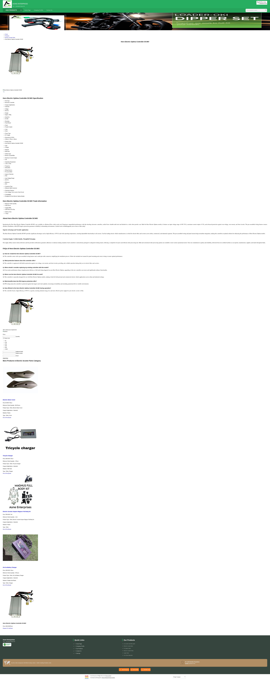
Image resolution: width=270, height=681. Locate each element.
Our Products (11, 10)
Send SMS (135, 669)
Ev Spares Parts (127, 648)
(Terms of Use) (108, 675)
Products (7, 35)
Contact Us (49, 10)
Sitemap (78, 653)
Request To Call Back (8, 628)
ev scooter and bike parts (129, 643)
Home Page (27, 10)
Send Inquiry (125, 669)
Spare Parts (126, 653)
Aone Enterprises (20, 5)
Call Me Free (146, 669)
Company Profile (38, 10)
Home (6, 34)
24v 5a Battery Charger (10, 567)
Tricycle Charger (8, 455)
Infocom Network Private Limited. (108, 677)
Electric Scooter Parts (10, 37)
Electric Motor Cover (9, 400)
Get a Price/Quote (7, 417)
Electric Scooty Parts (128, 646)
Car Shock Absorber (128, 655)
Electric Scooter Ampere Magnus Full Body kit (17, 511)
